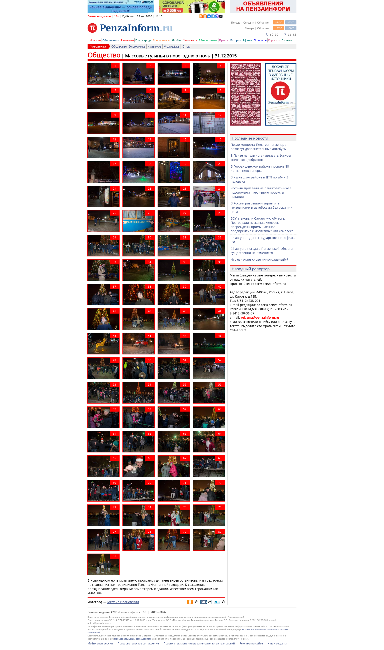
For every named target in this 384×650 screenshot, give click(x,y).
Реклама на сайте (251, 643)
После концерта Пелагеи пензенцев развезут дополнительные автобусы (258, 146)
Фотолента (190, 40)
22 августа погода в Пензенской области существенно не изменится (262, 250)
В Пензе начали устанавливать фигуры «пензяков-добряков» (261, 157)
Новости (95, 40)
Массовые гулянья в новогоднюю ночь (167, 56)
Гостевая (287, 40)
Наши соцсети (277, 643)
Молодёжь (171, 46)
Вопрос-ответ (161, 40)
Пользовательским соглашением (132, 638)
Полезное (260, 40)
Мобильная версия (100, 643)
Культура (155, 46)
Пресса (223, 40)
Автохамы (127, 40)
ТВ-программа (208, 40)
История (235, 40)
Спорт (187, 46)
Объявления (110, 40)
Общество (119, 46)
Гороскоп (274, 40)
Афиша (247, 40)
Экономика (137, 46)
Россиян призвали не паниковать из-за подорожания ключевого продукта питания (261, 192)
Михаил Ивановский (123, 602)
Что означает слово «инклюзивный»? (259, 259)
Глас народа (143, 40)
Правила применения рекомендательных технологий (199, 643)
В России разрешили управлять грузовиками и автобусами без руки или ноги (261, 207)
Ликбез (176, 40)
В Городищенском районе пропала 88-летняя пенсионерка (260, 168)
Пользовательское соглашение (138, 643)
